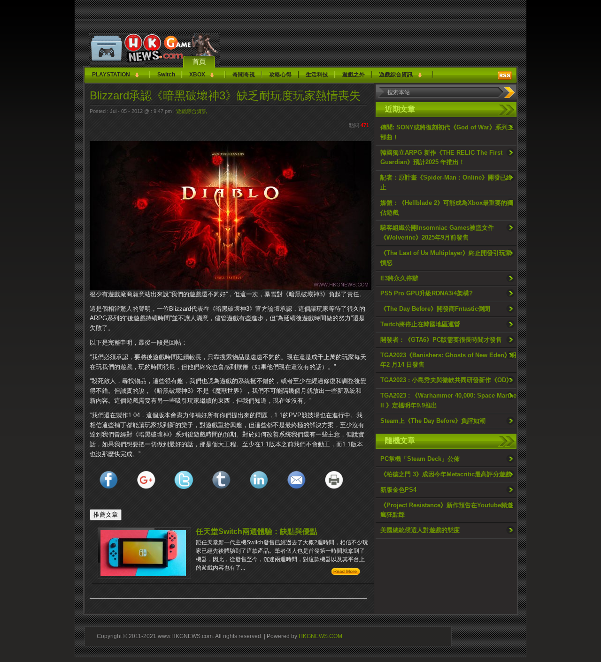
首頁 (199, 61)
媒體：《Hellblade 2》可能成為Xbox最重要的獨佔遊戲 (446, 207)
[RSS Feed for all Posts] (505, 75)
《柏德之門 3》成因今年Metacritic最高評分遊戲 (445, 474)
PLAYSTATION (111, 74)
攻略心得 (280, 74)
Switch (166, 74)
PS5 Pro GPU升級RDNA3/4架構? (426, 293)
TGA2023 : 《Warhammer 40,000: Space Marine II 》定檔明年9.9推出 (448, 400)
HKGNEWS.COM (320, 636)
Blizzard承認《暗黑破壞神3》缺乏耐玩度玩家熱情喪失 (225, 95)
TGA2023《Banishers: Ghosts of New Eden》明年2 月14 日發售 (448, 360)
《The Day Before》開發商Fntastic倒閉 (435, 308)
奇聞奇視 (243, 74)
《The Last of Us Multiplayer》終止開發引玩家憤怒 (445, 257)
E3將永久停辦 (399, 278)
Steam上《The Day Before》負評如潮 (432, 420)
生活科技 (317, 74)
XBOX (197, 74)
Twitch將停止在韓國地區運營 (420, 324)
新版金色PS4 (398, 489)
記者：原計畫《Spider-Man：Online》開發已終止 (446, 182)
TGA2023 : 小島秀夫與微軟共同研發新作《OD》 (446, 380)
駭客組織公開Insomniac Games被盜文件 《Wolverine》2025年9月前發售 (437, 232)
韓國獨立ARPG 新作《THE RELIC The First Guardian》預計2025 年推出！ (441, 157)
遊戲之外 (353, 74)
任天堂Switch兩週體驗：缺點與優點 (256, 531)
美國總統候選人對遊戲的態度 (420, 530)
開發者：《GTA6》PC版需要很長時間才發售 (441, 339)
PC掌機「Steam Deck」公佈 (420, 458)
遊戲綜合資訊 (396, 74)
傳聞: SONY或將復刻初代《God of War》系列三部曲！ (447, 132)
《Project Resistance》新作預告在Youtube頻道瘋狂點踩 (446, 510)
